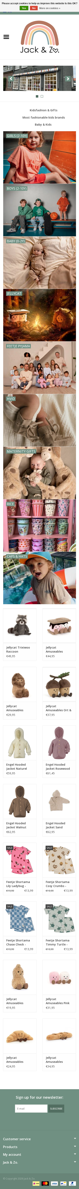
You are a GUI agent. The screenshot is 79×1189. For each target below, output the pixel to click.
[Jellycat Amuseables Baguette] (59, 1035)
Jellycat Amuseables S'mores (54, 650)
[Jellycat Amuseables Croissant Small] (19, 1035)
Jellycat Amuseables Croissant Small (17, 1060)
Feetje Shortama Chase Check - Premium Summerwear (18, 942)
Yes (24, 8)
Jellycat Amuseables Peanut (14, 1001)
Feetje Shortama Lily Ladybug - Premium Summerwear (18, 884)
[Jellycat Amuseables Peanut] (19, 977)
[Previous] (11, 78)
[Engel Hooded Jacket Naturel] (19, 743)
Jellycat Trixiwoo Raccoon (18, 649)
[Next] (68, 78)
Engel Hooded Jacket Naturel (16, 766)
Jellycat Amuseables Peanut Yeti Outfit (19, 708)
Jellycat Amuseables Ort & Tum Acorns (58, 708)
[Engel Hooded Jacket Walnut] (19, 801)
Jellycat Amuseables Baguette (54, 1060)
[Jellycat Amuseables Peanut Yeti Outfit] (19, 684)
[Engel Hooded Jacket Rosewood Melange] (59, 743)
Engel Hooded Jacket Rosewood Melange (58, 767)
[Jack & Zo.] (46, 37)
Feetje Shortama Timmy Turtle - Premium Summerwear (57, 942)
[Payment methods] (35, 1183)
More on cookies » (49, 8)
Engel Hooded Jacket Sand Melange (55, 825)
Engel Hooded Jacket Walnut (16, 825)
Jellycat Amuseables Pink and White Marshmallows (57, 1001)
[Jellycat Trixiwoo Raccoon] (19, 625)
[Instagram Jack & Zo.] (43, 1121)
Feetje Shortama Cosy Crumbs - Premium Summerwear (57, 884)
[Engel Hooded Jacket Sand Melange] (59, 801)
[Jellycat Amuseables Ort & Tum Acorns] (59, 684)
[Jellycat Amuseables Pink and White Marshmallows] (59, 977)
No (33, 8)
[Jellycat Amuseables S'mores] (59, 625)
